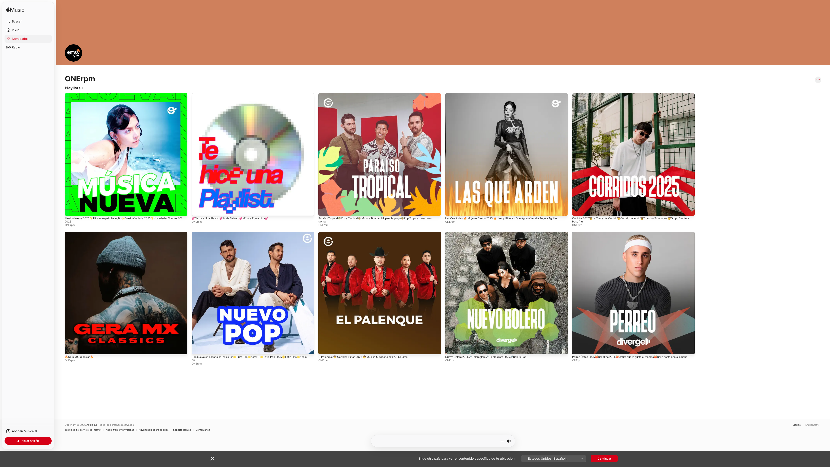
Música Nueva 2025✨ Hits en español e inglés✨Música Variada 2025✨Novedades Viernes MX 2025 (122, 96)
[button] (28, 21)
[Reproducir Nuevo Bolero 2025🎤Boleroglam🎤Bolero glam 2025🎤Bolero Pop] (450, 348)
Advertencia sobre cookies (154, 430)
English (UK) (812, 425)
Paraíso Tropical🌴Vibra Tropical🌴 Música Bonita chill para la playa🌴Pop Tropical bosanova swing (373, 96)
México (797, 425)
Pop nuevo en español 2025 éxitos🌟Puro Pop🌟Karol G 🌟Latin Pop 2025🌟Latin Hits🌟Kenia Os (252, 235)
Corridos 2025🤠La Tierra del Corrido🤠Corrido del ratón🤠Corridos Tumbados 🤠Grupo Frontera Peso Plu (631, 96)
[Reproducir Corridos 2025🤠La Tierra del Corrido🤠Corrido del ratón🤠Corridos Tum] (577, 210)
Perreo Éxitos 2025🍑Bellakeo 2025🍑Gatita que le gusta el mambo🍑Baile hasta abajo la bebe (632, 235)
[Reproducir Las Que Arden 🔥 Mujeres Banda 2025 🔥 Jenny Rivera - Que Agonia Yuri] (450, 210)
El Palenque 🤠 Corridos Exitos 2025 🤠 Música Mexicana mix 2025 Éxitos (368, 233)
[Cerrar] (212, 459)
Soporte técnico (182, 430)
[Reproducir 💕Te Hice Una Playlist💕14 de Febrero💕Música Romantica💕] (197, 210)
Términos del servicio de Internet (83, 430)
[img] (15, 9)
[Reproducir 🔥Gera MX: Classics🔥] (70, 348)
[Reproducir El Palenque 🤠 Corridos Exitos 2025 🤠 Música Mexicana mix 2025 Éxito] (324, 348)
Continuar (604, 458)
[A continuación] (502, 441)
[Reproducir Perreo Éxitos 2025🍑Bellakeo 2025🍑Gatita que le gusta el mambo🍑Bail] (577, 348)
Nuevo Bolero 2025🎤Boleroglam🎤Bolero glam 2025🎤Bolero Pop (490, 233)
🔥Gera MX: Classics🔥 (80, 233)
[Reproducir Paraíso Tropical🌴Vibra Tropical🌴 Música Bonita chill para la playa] (324, 210)
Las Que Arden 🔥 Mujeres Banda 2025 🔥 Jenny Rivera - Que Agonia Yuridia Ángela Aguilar (502, 96)
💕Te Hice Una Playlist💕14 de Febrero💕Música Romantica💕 (233, 95)
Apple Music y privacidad (120, 430)
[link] (74, 88)
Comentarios (203, 430)
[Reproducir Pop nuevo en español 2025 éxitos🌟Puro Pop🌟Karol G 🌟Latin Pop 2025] (197, 348)
